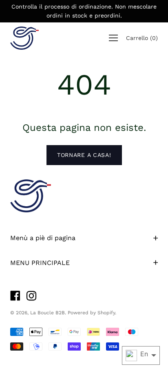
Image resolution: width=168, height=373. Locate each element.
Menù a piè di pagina (42, 238)
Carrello (142, 38)
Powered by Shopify (91, 313)
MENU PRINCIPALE (40, 263)
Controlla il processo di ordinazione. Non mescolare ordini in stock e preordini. (84, 11)
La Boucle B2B (47, 313)
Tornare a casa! (84, 155)
